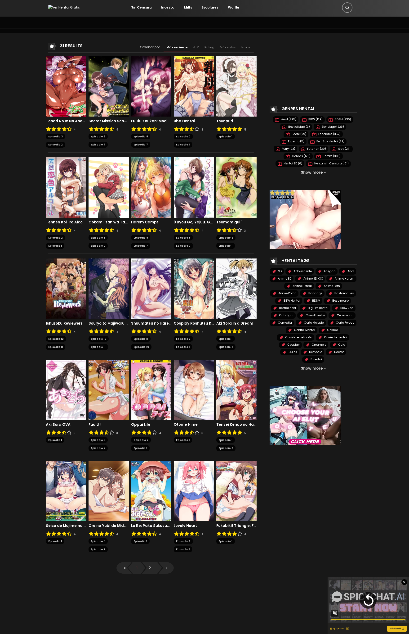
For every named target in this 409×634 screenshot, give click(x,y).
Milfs (188, 7)
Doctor (338, 352)
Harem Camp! (144, 222)
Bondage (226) (332, 127)
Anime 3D (284, 278)
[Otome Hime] (194, 389)
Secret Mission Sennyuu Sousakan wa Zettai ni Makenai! (109, 121)
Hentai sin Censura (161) (331, 163)
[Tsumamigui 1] (236, 187)
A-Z (196, 47)
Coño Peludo (344, 323)
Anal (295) (288, 119)
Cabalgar (285, 315)
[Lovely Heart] (194, 490)
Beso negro (340, 301)
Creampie (318, 345)
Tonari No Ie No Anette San (66, 121)
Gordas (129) (301, 156)
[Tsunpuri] (236, 86)
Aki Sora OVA (58, 424)
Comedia (284, 323)
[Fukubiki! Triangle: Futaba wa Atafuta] (236, 490)
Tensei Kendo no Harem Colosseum (236, 424)
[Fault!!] (109, 389)
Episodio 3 (55, 136)
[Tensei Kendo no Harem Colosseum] (236, 389)
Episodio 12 (56, 339)
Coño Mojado (313, 323)
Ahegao (329, 271)
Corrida (332, 330)
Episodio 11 (55, 347)
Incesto (167, 7)
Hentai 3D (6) (292, 163)
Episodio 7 (98, 144)
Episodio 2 (55, 144)
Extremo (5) (295, 141)
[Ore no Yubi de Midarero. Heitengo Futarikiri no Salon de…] (109, 490)
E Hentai (316, 359)
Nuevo (246, 47)
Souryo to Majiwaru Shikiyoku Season (109, 323)
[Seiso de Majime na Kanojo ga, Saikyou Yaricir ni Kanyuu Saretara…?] (66, 490)
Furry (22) (288, 149)
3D (279, 271)
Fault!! (95, 424)
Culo (341, 345)
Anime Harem (344, 278)
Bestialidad (287, 308)
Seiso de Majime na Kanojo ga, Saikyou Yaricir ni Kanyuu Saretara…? (66, 526)
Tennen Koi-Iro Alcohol (66, 222)
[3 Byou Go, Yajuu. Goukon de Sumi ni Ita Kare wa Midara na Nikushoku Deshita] (194, 187)
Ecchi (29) (298, 134)
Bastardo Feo (344, 293)
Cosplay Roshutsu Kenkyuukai (194, 323)
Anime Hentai (302, 286)
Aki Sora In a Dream (234, 323)
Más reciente (176, 47)
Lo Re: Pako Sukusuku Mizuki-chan (151, 526)
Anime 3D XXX (313, 278)
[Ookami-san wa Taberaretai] (109, 187)
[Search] (347, 7)
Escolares (210, 7)
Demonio (315, 352)
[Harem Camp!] (151, 187)
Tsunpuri (224, 121)
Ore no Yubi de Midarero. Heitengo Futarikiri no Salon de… (109, 526)
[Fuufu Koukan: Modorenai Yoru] (151, 86)
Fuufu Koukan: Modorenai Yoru (151, 121)
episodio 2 (140, 440)
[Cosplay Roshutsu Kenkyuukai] (194, 288)
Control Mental (304, 330)
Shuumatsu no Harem (151, 323)
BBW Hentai (291, 301)
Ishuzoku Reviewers (64, 323)
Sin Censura (141, 7)
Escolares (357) (329, 134)
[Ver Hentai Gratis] (64, 7)
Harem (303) (331, 156)
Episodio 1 (183, 144)
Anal (350, 271)
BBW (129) (315, 119)
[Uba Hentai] (194, 86)
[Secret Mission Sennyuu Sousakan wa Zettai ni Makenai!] (109, 86)
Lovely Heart (185, 526)
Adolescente (302, 271)
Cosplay (293, 345)
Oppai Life (140, 424)
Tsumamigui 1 (229, 222)
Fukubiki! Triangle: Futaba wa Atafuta (236, 526)
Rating (209, 47)
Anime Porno (287, 293)
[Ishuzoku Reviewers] (66, 288)
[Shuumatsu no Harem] (151, 288)
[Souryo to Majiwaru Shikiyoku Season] (109, 288)
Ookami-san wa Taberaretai (109, 222)
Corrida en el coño (298, 337)
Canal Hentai (315, 315)
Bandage (315, 293)
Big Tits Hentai (317, 308)
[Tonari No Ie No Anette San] (66, 86)
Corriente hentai (335, 337)
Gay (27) (344, 149)
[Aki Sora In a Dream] (236, 288)
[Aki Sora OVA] (66, 389)
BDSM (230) (342, 119)
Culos (292, 352)
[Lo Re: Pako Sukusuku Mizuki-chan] (151, 490)
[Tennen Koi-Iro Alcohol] (66, 187)
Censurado (344, 315)
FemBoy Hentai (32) (330, 141)
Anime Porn (331, 286)
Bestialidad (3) (299, 127)
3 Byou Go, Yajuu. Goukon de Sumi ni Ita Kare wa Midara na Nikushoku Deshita (194, 222)
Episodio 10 (141, 347)
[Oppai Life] (151, 389)
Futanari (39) (316, 149)
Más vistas (228, 47)
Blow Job (346, 308)
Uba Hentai (184, 121)
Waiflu (233, 7)
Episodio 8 (98, 136)
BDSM (315, 301)
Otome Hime (186, 424)
